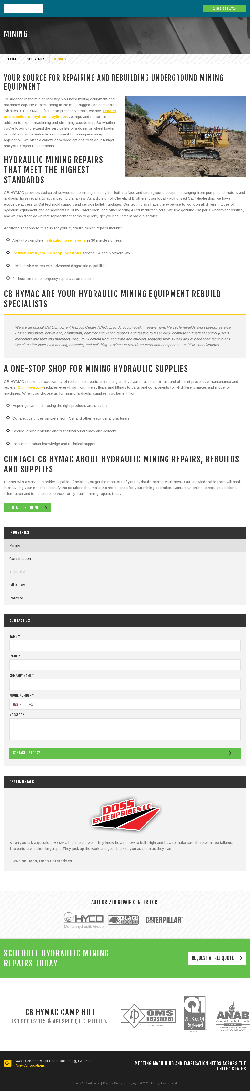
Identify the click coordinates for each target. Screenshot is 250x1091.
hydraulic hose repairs (65, 240)
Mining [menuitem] (14, 545)
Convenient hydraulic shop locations (47, 253)
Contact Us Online (23, 507)
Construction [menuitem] (20, 558)
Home (13, 59)
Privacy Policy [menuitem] (112, 1083)
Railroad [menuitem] (16, 598)
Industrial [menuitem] (17, 572)
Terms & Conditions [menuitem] (86, 1083)
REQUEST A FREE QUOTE (213, 958)
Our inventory (30, 387)
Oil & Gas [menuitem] (17, 585)
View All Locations (30, 1065)
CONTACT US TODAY (26, 752)
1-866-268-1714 (224, 8)
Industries (35, 59)
